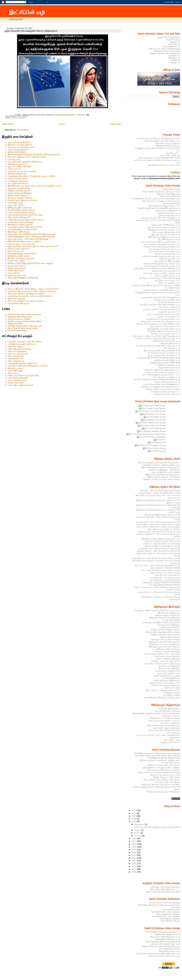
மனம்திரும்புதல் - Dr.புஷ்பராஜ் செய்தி (165, 577)
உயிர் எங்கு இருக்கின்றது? (169, 708)
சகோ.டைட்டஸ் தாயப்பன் (18, 353)
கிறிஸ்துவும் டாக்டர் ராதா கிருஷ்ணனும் (164, 644)
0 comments (80, 115)
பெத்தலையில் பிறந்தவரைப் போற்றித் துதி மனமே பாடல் (158, 953)
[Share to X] (21, 115)
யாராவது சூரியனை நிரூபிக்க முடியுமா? (164, 720)
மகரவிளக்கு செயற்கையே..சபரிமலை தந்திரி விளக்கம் (30, 296)
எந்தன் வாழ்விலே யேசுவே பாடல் (167, 276)
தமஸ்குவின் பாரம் (15, 203)
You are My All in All (171, 203)
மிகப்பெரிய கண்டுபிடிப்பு (170, 723)
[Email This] (16, 115)
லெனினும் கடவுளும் (172, 692)
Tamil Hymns (160, 451)
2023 (134, 810)
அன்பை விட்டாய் (14, 169)
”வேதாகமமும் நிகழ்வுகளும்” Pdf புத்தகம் (163, 792)
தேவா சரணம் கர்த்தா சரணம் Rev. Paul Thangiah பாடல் (156, 336)
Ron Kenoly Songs (157, 448)
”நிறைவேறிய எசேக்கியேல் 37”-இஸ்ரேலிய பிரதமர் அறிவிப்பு (31, 176)
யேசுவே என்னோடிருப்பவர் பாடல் (167, 382)
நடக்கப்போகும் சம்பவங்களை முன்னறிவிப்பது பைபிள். (158, 138)
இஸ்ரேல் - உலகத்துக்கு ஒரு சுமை (21, 258)
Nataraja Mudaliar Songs (154, 431)
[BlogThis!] (19, 115)
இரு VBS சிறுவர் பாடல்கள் (169, 239)
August (137, 830)
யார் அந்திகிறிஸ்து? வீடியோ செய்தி (22, 229)
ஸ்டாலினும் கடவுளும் (171, 695)
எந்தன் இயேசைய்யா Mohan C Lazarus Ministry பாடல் (157, 268)
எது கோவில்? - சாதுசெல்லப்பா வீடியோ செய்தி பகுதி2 (158, 524)
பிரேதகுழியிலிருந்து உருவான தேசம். (22, 253)
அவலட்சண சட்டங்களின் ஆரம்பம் (21, 147)
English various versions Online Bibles (25, 321)
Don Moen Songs (157, 417)
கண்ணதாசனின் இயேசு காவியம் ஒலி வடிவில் (161, 622)
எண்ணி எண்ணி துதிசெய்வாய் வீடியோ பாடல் (161, 263)
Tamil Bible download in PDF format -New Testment (157, 753)
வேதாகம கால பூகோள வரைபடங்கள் (165, 775)
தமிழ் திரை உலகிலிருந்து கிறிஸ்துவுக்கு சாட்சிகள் (27, 366)
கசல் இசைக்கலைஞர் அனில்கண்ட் (22, 344)
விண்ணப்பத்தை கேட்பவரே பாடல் (166, 394)
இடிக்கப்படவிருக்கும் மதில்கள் (20, 198)
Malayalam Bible (15, 323)
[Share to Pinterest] (27, 115)
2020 (134, 819)
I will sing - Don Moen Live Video (165, 887)
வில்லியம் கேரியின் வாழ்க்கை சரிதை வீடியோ (161, 479)
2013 (134, 852)
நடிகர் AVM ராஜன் (15, 370)
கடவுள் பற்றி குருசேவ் (171, 620)
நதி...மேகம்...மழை (172, 740)
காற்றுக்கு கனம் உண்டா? (170, 742)
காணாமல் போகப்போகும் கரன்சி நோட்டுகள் (25, 215)
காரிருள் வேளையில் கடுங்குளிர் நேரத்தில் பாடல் (161, 946)
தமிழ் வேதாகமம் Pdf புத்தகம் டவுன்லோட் (163, 770)
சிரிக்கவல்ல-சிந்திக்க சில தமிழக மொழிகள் (26, 301)
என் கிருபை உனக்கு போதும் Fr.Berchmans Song (159, 278)
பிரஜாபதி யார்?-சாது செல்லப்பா (167, 575)
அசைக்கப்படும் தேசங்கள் (18, 149)
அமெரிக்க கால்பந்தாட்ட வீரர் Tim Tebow (24, 341)
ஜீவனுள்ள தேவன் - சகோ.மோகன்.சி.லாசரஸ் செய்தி (158, 551)
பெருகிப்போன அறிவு (16, 261)
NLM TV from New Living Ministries (164, 49)
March (137, 833)
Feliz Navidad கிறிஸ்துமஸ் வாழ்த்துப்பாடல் (162, 932)
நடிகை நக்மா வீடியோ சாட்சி (168, 673)
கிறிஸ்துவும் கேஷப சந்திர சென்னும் (165, 639)
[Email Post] (87, 115)
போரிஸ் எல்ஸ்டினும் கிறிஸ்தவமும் (167, 680)
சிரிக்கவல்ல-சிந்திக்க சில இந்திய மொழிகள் (26, 293)
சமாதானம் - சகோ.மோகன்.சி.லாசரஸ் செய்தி (161, 543)
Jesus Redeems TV (171, 46)
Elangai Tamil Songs (156, 420)
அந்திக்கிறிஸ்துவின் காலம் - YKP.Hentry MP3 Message (31, 236)
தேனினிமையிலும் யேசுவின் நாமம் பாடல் (164, 331)
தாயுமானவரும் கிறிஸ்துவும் (169, 666)
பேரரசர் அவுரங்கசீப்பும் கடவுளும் (167, 675)
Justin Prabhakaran (157, 428)
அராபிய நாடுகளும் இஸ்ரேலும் (20, 193)
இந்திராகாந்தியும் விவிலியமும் (168, 615)
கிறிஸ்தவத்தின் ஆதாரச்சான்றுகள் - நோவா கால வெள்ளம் (156, 713)
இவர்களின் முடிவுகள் (16, 298)
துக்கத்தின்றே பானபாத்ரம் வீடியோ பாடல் (163, 329)
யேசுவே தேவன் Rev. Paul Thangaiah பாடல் (161, 384)
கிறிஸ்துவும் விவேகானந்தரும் (168, 146)
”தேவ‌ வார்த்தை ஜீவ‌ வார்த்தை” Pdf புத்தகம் (162, 779)
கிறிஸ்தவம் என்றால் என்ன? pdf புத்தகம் (163, 765)
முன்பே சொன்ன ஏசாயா (17, 178)
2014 (134, 849)
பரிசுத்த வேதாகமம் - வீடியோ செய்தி (165, 572)
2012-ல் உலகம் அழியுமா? (18, 195)
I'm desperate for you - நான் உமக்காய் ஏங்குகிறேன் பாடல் (156, 198)
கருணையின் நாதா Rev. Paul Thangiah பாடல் (160, 297)
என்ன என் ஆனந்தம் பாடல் (169, 283)
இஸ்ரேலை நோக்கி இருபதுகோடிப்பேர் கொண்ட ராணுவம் (30, 263)
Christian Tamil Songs (156, 414)
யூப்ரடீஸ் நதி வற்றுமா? (17, 265)
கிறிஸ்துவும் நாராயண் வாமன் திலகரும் (164, 646)
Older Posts (115, 124)
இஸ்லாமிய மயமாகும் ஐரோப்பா (20, 145)
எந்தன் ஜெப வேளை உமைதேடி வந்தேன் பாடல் (161, 273)
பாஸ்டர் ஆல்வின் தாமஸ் (17, 380)
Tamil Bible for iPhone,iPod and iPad (163, 758)
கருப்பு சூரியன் (14, 273)
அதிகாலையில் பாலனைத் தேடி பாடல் (165, 944)
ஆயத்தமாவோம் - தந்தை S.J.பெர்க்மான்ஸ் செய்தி (159, 493)
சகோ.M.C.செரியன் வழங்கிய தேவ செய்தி (162, 541)
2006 (134, 872)
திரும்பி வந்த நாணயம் (17, 268)
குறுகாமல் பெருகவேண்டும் (19, 188)
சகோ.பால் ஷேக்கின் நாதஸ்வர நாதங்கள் (163, 314)
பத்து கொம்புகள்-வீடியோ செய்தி (21, 212)
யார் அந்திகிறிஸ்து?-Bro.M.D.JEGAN (164, 585)
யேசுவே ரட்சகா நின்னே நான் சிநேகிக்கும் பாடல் (160, 387)
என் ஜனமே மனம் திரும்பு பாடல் (167, 280)
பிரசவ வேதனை (173, 733)
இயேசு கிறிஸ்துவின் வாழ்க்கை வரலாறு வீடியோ (160, 467)
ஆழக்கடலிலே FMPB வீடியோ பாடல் (165, 225)
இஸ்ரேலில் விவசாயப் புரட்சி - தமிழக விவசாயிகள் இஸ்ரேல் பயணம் (35, 186)
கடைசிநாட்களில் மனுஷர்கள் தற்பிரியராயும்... (26, 161)
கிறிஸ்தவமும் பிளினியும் (170, 627)
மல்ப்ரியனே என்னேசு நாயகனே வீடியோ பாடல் (162, 141)
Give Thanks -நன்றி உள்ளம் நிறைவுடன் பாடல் (161, 191)
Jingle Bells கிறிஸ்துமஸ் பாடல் (167, 934)
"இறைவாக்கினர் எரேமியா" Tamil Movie (163, 477)
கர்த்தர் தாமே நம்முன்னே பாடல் (167, 300)
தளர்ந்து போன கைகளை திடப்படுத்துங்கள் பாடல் (160, 321)
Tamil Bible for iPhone (170, 921)
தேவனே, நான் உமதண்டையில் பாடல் (165, 333)
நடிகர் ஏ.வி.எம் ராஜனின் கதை (167, 671)
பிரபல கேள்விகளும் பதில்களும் (167, 711)
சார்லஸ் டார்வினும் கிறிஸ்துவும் (168, 659)
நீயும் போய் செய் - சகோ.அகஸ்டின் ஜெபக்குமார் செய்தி (157, 565)
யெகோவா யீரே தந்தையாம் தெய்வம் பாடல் (162, 372)
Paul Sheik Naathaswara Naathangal (149, 434)
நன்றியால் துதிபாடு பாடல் (170, 343)
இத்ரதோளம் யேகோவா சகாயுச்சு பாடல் (164, 165)
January (138, 835)
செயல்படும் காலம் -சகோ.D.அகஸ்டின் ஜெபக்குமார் (159, 548)
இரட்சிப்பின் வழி (27, 12)
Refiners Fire (159, 442)
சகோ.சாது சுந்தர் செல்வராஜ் (19, 349)
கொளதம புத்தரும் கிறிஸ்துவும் (167, 651)
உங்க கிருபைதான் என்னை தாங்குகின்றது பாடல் (160, 242)
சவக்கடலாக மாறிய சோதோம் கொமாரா (164, 730)
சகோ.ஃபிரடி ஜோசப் (16, 346)
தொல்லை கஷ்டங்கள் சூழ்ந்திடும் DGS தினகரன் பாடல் (157, 338)
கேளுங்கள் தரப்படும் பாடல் (169, 312)
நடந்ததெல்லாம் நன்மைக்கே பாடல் (166, 341)
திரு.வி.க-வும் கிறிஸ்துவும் (169, 668)
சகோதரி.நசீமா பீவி (15, 358)
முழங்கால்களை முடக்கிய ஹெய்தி (22, 171)
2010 (134, 861)
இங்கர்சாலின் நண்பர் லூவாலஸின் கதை (163, 725)
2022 (134, 813)
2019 (134, 821)
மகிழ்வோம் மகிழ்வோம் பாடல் (168, 365)
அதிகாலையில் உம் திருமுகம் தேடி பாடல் (164, 206)
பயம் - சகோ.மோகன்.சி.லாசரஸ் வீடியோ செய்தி (160, 570)
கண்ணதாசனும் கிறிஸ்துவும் (168, 625)
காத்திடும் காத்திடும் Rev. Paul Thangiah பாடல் (160, 304)
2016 (134, 844)
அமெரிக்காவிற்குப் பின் (17, 174)
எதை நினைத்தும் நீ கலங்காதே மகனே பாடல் (162, 266)
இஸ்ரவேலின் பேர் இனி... (17, 152)
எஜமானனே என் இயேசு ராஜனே (167, 261)
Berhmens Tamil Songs (155, 405)
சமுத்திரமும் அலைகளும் (18, 181)
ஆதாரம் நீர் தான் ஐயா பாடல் (168, 213)
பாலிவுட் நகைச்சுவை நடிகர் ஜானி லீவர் (23, 375)
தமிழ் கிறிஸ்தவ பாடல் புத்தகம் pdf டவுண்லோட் (161, 767)
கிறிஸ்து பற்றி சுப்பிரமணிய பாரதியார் (165, 634)
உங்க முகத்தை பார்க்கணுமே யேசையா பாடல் (162, 244)
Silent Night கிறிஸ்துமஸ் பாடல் (167, 939)
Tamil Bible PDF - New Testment (165, 912)
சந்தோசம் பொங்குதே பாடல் (169, 316)
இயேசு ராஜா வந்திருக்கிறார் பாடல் (166, 232)
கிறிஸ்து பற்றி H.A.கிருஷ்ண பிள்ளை (165, 630)
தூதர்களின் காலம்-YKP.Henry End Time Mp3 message (31, 234)
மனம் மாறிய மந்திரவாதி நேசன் (20, 385)
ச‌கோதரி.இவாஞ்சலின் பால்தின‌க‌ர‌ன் (22, 363)
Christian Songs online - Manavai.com (25, 326)
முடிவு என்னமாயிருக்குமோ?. (19, 142)
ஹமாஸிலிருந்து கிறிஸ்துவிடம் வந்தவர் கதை (162, 697)
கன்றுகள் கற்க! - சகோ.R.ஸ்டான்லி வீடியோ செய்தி (159, 531)
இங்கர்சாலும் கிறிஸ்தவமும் (169, 613)
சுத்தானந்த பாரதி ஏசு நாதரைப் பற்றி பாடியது (162, 663)
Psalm (163, 440)
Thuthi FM (175, 60)
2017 (134, 841)
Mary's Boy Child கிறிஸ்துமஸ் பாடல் (165, 889)
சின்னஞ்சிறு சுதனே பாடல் (169, 951)
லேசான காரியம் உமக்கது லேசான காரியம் (163, 389)
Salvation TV (174, 55)
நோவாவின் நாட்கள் (15, 251)
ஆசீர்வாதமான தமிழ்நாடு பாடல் (167, 210)
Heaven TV (175, 42)
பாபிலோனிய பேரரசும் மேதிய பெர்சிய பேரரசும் (26, 219)
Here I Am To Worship (170, 196)
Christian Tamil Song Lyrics (20, 316)
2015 (134, 847)
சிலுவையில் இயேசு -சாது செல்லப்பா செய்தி (162, 546)
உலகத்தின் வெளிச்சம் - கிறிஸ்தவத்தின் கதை (161, 465)
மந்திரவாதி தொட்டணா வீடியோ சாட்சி (164, 683)
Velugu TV (175, 62)
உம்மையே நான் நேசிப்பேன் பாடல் (167, 254)
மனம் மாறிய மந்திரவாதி (170, 155)
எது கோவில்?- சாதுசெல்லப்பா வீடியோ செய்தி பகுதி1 (158, 527)
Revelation (22, 118)
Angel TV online (173, 40)
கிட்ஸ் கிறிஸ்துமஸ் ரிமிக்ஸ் (169, 949)
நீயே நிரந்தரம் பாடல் (172, 348)
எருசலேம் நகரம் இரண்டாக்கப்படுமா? (23, 200)
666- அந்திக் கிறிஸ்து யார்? (19, 217)
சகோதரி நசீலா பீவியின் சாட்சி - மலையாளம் (162, 654)
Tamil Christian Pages (17, 330)
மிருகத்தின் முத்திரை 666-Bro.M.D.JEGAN (161, 582)
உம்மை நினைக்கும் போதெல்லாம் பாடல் (164, 251)
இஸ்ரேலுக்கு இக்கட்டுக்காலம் (20, 207)
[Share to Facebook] (24, 115)
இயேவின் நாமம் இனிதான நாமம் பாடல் (164, 237)
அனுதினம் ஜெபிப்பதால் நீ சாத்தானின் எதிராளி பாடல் (158, 208)
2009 (134, 863)
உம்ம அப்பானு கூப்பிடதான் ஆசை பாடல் (164, 249)
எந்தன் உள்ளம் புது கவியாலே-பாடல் (166, 271)
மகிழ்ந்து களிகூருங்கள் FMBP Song (165, 362)
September (139, 824)
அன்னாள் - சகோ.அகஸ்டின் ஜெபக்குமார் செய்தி (160, 490)
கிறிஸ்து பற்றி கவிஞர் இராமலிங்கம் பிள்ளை (162, 632)
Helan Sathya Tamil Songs (153, 422)
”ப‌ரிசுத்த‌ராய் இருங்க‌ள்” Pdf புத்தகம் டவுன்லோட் (160, 784)
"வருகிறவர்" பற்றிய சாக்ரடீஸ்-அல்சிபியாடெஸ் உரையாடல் (157, 610)
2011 (134, 858)
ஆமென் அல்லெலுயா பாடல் (169, 215)
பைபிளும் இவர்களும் (171, 678)
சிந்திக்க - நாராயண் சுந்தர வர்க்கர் (165, 661)
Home (62, 124)
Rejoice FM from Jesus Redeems (165, 53)
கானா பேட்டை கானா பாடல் (169, 307)
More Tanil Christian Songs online (23, 328)
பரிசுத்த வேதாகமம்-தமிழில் (19, 319)
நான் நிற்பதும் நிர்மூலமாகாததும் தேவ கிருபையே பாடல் (158, 345)
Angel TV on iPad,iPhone (169, 37)
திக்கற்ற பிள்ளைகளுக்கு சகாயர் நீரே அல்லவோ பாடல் (158, 324)
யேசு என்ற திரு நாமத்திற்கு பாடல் (166, 377)
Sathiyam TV (174, 58)
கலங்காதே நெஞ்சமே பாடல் (169, 302)
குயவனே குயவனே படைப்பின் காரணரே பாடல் (161, 309)
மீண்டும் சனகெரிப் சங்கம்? (19, 190)
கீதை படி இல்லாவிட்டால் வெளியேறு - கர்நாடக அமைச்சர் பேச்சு (33, 289)
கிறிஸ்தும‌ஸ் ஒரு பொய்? (17, 164)
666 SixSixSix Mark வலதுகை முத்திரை (24, 241)
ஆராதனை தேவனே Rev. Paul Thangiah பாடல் (160, 218)
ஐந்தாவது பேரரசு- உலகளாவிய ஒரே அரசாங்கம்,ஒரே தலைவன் (33, 246)
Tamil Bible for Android (170, 919)
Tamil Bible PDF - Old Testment (166, 916)
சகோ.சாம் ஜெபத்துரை (17, 351)
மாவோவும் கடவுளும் (172, 688)
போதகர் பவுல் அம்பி (16, 382)
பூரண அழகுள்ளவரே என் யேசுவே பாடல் (164, 355)
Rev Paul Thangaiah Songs (153, 445)
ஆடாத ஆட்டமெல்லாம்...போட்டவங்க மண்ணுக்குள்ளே (158, 735)
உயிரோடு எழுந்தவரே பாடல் (169, 259)
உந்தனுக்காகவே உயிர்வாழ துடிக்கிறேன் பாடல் (161, 246)
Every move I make (171, 189)
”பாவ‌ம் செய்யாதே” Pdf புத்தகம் (167, 782)
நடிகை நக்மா (13, 373)
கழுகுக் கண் (174, 737)
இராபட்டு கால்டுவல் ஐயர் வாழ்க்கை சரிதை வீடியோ (159, 462)
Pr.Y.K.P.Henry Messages (154, 437)
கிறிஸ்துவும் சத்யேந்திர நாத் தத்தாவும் (164, 642)
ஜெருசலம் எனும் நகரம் (17, 275)
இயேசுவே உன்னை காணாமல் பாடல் (166, 234)
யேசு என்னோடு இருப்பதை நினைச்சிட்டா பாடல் (161, 375)
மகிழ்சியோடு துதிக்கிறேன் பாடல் (166, 360)
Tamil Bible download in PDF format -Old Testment (157, 756)
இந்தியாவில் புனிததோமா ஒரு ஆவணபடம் (163, 474)
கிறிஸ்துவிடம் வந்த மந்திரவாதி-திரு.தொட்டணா (160, 539)
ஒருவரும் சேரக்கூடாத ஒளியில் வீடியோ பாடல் (161, 290)
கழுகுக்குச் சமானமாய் (170, 716)
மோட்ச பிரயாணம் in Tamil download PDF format (159, 158)
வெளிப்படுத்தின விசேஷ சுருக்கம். (22, 210)
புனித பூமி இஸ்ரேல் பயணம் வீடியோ (165, 472)
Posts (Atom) (22, 130)
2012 (134, 855)
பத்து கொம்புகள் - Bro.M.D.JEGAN (165, 568)
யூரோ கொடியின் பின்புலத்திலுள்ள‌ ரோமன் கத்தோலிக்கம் (31, 31)
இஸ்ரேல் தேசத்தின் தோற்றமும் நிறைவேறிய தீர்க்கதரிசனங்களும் (34, 154)
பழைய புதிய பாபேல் (15, 205)
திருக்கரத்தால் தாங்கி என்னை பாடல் (165, 326)
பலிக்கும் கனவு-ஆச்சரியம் (18, 248)
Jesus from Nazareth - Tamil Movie (164, 470)
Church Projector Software (168, 914)
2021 (134, 816)
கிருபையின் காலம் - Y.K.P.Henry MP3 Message (28, 239)
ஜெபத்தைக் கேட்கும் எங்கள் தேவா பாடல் (163, 319)
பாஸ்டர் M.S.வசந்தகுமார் (18, 378)
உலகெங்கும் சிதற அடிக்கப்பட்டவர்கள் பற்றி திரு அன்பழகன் (32, 291)
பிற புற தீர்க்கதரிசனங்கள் (18, 183)
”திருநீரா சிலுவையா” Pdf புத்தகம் (166, 777)
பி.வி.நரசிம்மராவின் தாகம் (18, 303)
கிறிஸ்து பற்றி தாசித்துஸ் (170, 637)
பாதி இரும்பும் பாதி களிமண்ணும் (21, 222)
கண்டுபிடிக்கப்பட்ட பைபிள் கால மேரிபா (164, 718)
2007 (134, 869)
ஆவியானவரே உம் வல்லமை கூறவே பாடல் (163, 227)
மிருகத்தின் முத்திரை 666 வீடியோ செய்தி (25, 227)
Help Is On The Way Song (168, 194)
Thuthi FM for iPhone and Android (165, 903)
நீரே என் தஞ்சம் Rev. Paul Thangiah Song (162, 350)
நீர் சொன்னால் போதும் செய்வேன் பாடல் (164, 353)
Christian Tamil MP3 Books (153, 411)
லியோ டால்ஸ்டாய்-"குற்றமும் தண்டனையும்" (162, 690)
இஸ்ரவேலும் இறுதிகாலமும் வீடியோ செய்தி (162, 514)
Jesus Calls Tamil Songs (154, 425)
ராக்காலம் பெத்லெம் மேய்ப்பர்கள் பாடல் (164, 956)
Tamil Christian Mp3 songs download (24, 314)
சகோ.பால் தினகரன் (16, 356)
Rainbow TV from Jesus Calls (167, 51)
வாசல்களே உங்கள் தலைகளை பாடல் (165, 391)
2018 (134, 838)
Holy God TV (174, 44)
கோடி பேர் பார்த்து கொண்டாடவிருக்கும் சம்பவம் (27, 157)
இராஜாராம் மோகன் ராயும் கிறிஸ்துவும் (165, 617)
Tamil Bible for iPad (171, 909)
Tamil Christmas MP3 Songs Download (162, 941)
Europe (14, 118)
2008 (134, 866)
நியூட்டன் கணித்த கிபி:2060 (19, 166)
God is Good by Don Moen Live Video (163, 892)
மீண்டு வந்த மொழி (15, 270)
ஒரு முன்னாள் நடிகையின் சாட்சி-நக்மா (164, 529)
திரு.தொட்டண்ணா (15, 368)
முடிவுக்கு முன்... (14, 159)
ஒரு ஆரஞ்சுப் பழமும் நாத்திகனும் (166, 728)
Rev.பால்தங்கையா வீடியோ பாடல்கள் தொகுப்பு (161, 201)
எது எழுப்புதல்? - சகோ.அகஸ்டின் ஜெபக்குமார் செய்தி (158, 522)
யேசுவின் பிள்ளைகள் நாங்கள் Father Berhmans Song (157, 379)
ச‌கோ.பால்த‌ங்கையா (16, 361)
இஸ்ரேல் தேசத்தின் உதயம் (18, 256)
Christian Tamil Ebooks (155, 408)
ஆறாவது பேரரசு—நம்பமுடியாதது (21, 244)
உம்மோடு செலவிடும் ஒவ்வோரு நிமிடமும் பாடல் (161, 256)
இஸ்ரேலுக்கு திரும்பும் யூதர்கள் (20, 224)
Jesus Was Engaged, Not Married (23, 278)
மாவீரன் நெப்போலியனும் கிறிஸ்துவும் (165, 685)
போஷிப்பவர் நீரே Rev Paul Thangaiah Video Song (158, 358)
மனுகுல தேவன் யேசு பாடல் (169, 367)
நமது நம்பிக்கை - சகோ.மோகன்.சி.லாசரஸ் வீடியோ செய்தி (156, 558)
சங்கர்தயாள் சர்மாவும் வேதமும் (167, 656)
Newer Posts (7, 124)
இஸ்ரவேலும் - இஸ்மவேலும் (19, 232)
